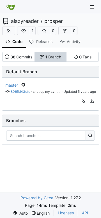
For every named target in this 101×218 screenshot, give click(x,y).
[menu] (92, 101)
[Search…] (90, 136)
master (11, 85)
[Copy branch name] (23, 85)
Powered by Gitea (36, 197)
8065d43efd (20, 91)
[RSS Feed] (8, 31)
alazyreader (25, 21)
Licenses (66, 212)
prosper (53, 21)
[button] (23, 31)
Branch (53, 56)
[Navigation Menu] (92, 6)
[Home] (11, 7)
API (85, 212)
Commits (21, 56)
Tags (85, 56)
